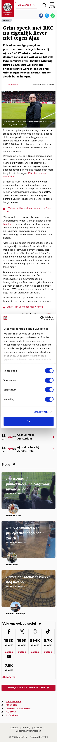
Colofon (14, 728)
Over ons (11, 705)
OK (28, 421)
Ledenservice (13, 701)
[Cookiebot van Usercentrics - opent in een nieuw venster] (41, 318)
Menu (52, 7)
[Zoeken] (44, 5)
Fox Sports (8, 224)
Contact (11, 712)
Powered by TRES (39, 737)
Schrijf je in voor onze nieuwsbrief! (25, 307)
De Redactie (13, 85)
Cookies (38, 728)
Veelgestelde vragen (18, 708)
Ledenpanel (13, 715)
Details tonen (40, 411)
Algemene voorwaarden (28, 731)
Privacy (26, 728)
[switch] (49, 380)
